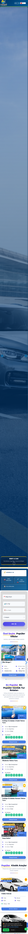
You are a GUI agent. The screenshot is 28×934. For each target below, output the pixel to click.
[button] (26, 662)
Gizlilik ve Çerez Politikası (12, 926)
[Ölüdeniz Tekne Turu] (14, 752)
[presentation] (2, 355)
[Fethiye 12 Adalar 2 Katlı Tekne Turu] (14, 712)
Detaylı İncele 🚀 (13, 675)
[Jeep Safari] (14, 829)
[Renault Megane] (14, 920)
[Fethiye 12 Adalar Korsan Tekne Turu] (14, 790)
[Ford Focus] (14, 884)
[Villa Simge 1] (13, 652)
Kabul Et (6, 930)
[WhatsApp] (26, 929)
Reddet (13, 930)
